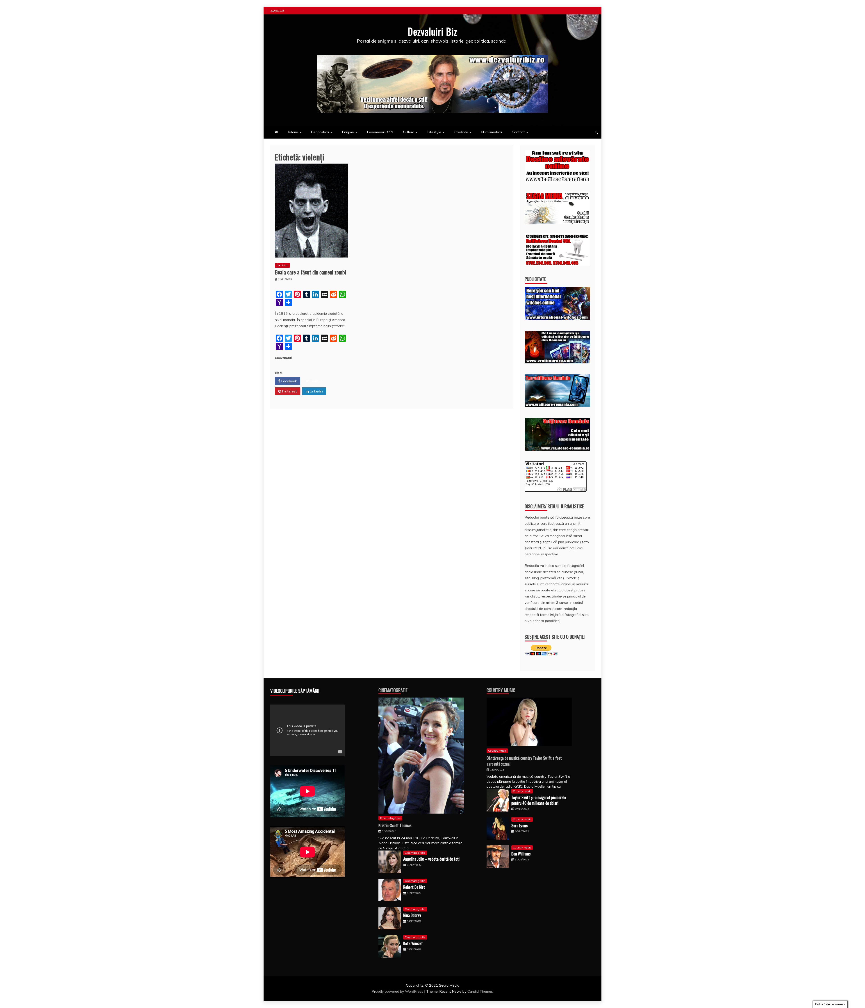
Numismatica (491, 132)
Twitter (315, 381)
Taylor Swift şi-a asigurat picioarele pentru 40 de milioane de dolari (538, 800)
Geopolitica (320, 132)
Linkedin (316, 391)
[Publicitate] (557, 318)
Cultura (408, 132)
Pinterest (289, 391)
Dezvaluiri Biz (432, 31)
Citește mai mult (283, 358)
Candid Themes (480, 991)
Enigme (348, 132)
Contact (518, 132)
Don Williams (520, 854)
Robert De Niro (414, 887)
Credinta (461, 132)
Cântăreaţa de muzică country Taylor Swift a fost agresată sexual (524, 760)
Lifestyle (434, 132)
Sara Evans (519, 825)
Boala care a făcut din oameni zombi (310, 272)
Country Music (501, 690)
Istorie (293, 132)
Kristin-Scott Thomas (394, 825)
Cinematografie (392, 690)
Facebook (288, 381)
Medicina (282, 265)
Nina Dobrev (412, 915)
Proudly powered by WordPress (398, 991)
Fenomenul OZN (380, 132)
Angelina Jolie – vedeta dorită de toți (431, 859)
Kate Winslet (413, 943)
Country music (497, 750)
